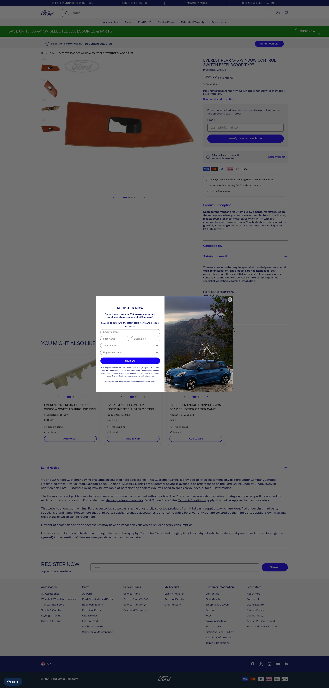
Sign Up (130, 360)
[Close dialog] (230, 299)
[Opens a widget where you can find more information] (12, 682)
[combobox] (129, 345)
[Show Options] (157, 345)
